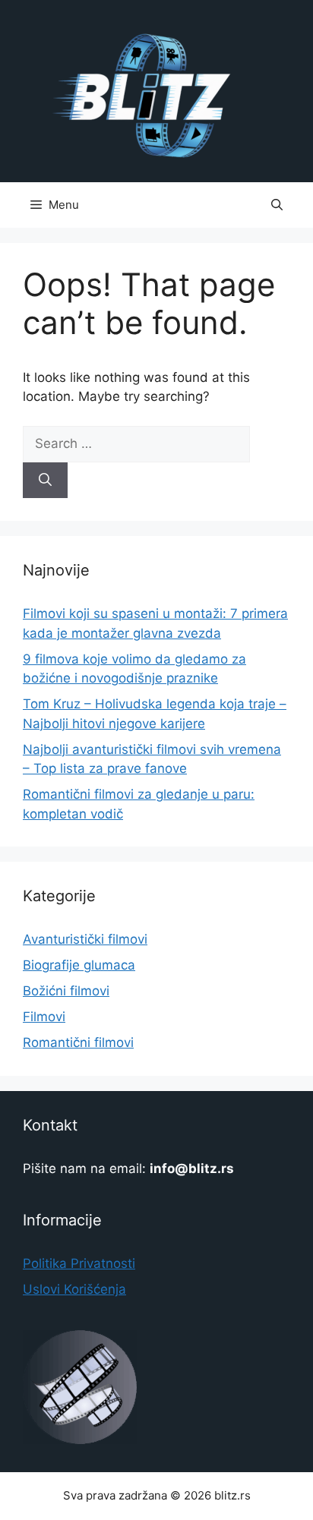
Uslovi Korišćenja (74, 1289)
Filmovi (44, 1016)
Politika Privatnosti (79, 1263)
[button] (277, 205)
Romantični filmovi (78, 1042)
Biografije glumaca (79, 965)
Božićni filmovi (66, 990)
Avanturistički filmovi (85, 939)
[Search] (45, 480)
